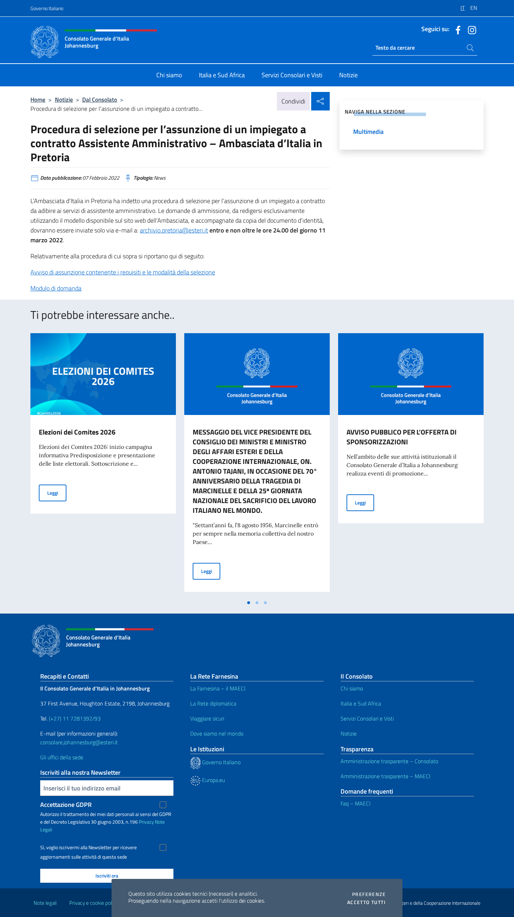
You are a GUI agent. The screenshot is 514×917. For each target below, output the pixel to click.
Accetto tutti (366, 902)
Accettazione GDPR (66, 804)
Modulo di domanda (55, 288)
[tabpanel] (103, 464)
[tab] (248, 602)
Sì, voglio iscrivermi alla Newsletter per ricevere (88, 847)
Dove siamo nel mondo (216, 733)
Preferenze (369, 894)
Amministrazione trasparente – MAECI (385, 776)
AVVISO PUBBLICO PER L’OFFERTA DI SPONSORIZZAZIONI (402, 437)
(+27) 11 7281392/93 (75, 718)
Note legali (45, 903)
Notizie (64, 99)
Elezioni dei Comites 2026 (77, 432)
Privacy (146, 821)
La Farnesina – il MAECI (217, 688)
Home (37, 99)
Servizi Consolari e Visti (367, 718)
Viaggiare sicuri (207, 718)
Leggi (56, 492)
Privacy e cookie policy (93, 903)
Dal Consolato (99, 99)
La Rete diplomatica (213, 703)
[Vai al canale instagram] (470, 29)
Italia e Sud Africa (361, 703)
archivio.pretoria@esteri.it (174, 230)
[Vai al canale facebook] (456, 29)
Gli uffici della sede (61, 757)
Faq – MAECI (356, 803)
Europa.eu (213, 780)
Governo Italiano (46, 8)
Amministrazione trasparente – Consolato (389, 761)
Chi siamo (352, 688)
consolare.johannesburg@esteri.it (79, 742)
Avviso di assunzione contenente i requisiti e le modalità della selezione (122, 272)
